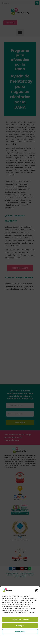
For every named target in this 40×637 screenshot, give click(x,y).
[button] (37, 590)
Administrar (20, 632)
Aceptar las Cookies (20, 619)
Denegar (20, 626)
